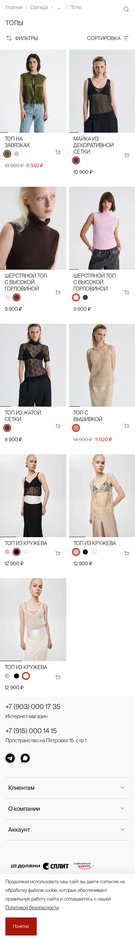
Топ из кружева (26, 543)
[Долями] (25, 866)
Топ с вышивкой (87, 416)
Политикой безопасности (32, 907)
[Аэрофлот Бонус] (84, 866)
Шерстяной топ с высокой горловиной (26, 282)
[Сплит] (56, 866)
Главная (14, 7)
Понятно (21, 926)
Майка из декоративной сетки (93, 145)
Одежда (39, 7)
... (59, 7)
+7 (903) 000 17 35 (32, 707)
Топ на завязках (17, 142)
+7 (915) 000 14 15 (31, 731)
